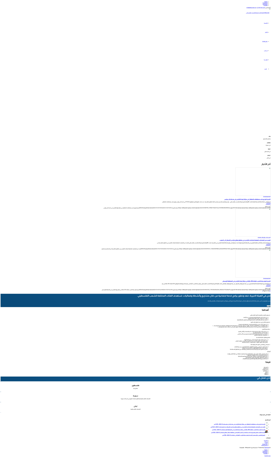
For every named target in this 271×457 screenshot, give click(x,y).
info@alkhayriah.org (251, 7)
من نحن (266, 441)
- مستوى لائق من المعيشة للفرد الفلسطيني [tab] (260, 315)
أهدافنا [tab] (268, 351)
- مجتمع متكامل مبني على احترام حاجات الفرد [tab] (260, 322)
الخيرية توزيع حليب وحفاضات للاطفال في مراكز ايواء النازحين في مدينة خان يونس (247, 199)
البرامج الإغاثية (264, 445)
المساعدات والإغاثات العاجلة (264, 237)
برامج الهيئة (265, 444)
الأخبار (266, 442)
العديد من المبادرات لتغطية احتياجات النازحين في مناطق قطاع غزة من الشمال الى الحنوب (245, 240)
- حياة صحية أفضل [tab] (266, 329)
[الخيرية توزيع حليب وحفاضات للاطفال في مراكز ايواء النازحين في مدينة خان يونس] (253, 195)
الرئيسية (266, 440)
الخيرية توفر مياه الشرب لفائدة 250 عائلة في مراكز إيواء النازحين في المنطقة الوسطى (246, 281)
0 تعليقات (268, 204)
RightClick (266, 447)
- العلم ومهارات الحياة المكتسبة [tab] (263, 337)
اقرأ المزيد (268, 203)
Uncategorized (266, 196)
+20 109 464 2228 (261, 7)
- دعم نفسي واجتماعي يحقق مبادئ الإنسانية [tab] (260, 344)
